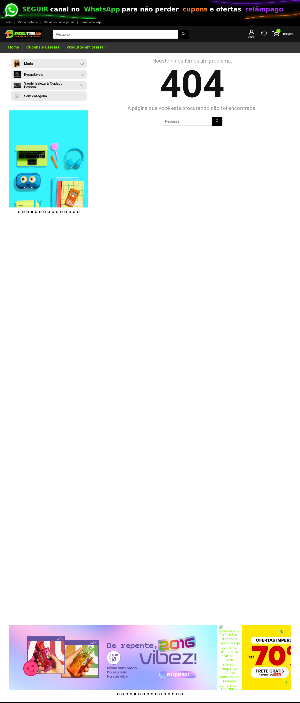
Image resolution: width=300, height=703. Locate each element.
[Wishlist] (264, 34)
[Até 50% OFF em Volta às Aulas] (48, 159)
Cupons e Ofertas (42, 47)
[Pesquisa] (183, 34)
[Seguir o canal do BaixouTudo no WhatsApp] (150, 9)
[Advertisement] (150, 592)
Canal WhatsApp (91, 22)
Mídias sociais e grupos (59, 22)
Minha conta (26, 22)
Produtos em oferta (85, 47)
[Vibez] (113, 657)
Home (13, 47)
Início (8, 22)
